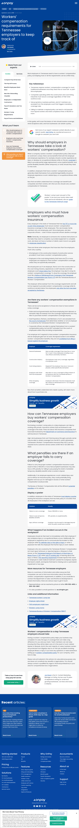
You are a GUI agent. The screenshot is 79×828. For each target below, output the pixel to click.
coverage (71, 160)
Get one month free (7, 757)
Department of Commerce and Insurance (60, 432)
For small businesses (7, 780)
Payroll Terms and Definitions (13, 118)
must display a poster (68, 496)
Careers (62, 774)
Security (43, 781)
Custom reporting (26, 785)
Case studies (44, 759)
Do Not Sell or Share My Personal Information (58, 813)
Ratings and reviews (46, 757)
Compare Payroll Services (12, 80)
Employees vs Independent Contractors (12, 101)
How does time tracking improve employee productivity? (11, 715)
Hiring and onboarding (27, 772)
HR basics (43, 772)
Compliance (33, 710)
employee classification (37, 243)
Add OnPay (49, 132)
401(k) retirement (26, 781)
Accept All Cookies (57, 823)
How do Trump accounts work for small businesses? (65, 714)
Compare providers (46, 761)
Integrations (24, 790)
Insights (4, 9)
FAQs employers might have (39, 604)
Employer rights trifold (36, 601)
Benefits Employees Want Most (12, 88)
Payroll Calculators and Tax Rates (13, 107)
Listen (34, 66)
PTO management (26, 774)
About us (62, 771)
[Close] (76, 813)
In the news (63, 769)
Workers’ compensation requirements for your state (26, 9)
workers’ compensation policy (46, 653)
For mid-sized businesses (8, 782)
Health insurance (25, 776)
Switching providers (7, 759)
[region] (39, 818)
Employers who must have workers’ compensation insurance (14, 140)
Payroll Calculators (46, 776)
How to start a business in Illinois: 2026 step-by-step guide (38, 715)
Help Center (63, 782)
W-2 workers (5, 785)
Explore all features (26, 792)
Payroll (23, 757)
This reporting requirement (47, 558)
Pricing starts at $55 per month (10, 767)
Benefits (58, 710)
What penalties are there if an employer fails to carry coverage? (14, 155)
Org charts (24, 787)
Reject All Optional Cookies (58, 818)
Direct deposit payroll (27, 769)
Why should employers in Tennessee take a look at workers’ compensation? (14, 132)
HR (10, 9)
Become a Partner (65, 757)
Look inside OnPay (13, 682)
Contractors (5, 787)
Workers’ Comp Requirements (9, 113)
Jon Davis (48, 675)
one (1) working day (52, 555)
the (37, 321)
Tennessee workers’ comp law (39, 598)
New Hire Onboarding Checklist (11, 95)
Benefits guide (44, 774)
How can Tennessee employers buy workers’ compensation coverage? (14, 147)
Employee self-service (27, 783)
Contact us (63, 784)
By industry (5, 776)
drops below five (45, 271)
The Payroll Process (10, 83)
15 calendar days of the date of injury (52, 543)
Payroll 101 (43, 769)
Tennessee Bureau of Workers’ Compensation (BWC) (47, 611)
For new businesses (7, 778)
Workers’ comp (25, 778)
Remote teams (6, 789)
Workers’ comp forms (36, 608)
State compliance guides (47, 778)
